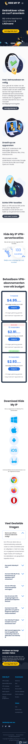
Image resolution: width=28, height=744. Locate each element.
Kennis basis (18, 709)
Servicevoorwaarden (8, 735)
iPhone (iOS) (18, 689)
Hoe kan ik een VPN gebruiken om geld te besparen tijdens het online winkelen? (12, 610)
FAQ (16, 707)
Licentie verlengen (7, 694)
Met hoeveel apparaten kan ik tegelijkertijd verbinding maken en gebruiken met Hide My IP (12, 633)
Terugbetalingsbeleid (14, 736)
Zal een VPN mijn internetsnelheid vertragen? (10, 587)
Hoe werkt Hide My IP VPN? (11, 566)
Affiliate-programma (5, 697)
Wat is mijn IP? (5, 691)
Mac (16, 683)
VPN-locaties (5, 680)
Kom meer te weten (10, 216)
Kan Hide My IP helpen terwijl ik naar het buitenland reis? (12, 621)
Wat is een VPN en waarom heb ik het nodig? (11, 534)
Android (17, 686)
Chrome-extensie (19, 691)
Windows (17, 680)
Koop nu (14, 308)
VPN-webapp (5, 686)
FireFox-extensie (19, 694)
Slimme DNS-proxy (7, 683)
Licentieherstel (18, 712)
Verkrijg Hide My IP (11, 31)
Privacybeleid (19, 735)
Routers (17, 697)
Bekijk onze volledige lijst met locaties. (14, 261)
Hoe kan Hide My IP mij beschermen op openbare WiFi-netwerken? (12, 576)
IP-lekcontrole (5, 689)
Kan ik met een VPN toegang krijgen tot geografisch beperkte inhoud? (12, 598)
